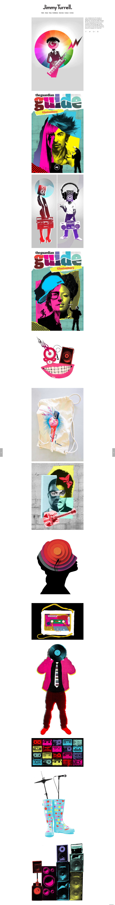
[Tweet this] (90, 32)
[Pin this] (97, 32)
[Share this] (86, 32)
